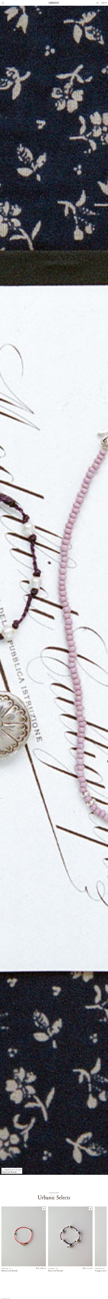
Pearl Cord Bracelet (55, 1270)
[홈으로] (54, 3)
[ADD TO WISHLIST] (43, 1208)
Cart (104, 3)
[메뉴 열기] (3, 3)
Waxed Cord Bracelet (9, 1270)
